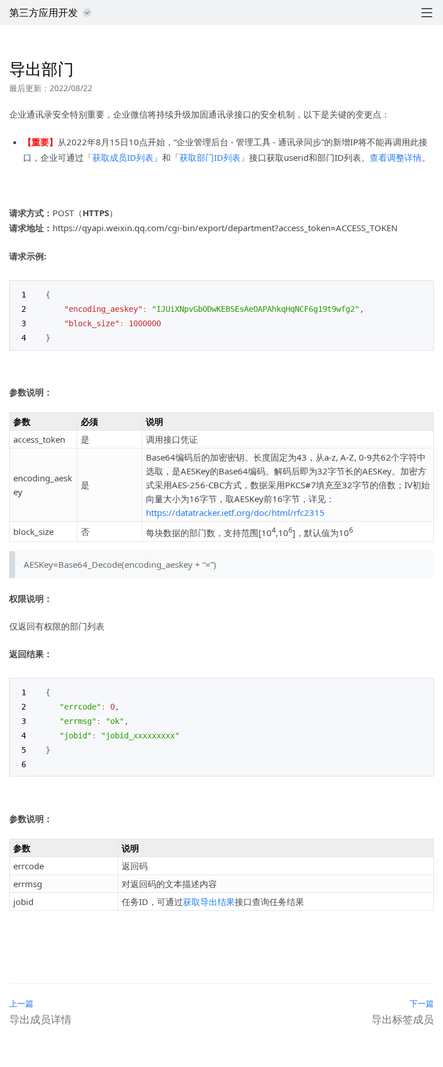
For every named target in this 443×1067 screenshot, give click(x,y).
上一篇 (21, 1003)
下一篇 (422, 1003)
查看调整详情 (396, 157)
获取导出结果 (209, 901)
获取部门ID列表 (210, 157)
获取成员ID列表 (122, 157)
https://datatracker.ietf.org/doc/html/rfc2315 (235, 512)
